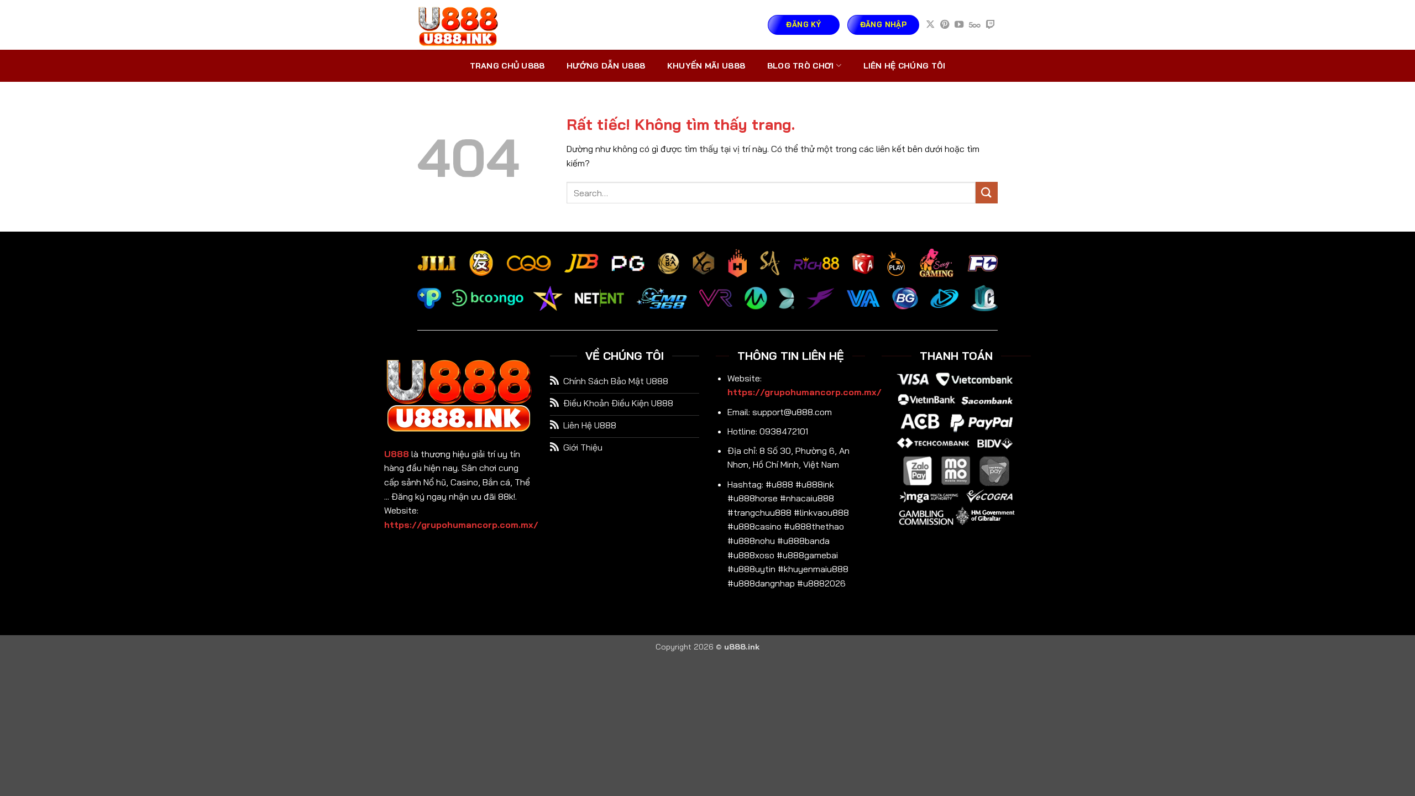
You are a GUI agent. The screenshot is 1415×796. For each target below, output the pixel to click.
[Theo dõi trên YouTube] (959, 25)
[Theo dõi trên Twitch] (990, 25)
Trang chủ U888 (507, 66)
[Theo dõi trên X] (930, 25)
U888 (396, 453)
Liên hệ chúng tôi (904, 66)
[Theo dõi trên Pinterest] (944, 25)
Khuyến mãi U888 (706, 66)
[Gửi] (987, 192)
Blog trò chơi (800, 66)
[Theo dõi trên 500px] (975, 25)
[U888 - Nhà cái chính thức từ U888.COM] (472, 25)
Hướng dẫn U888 (606, 66)
